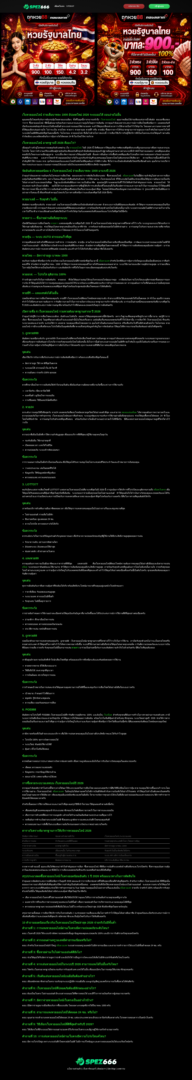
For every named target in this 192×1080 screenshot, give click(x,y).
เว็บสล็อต (108, 715)
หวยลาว (54, 223)
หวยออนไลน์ (76, 147)
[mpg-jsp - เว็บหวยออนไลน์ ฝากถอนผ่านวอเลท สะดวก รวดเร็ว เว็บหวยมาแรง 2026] (36, 6)
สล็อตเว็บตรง (59, 6)
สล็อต (24, 567)
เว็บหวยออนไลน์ (108, 119)
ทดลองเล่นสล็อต (129, 412)
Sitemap (70, 6)
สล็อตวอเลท (128, 175)
